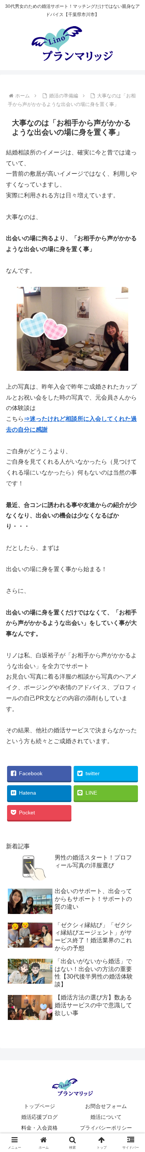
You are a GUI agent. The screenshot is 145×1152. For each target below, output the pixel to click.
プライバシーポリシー (106, 1128)
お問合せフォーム (106, 1106)
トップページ (39, 1106)
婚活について (106, 1117)
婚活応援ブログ (39, 1117)
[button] (130, 978)
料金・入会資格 (39, 1128)
